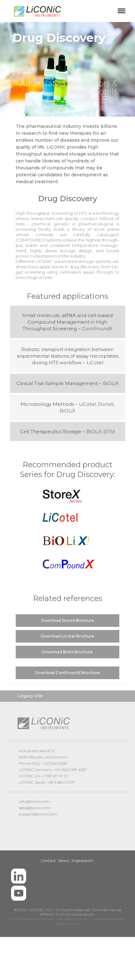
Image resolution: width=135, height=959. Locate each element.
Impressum (82, 860)
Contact (48, 860)
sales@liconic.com (35, 807)
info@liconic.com (34, 801)
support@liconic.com (38, 814)
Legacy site (30, 696)
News (63, 860)
